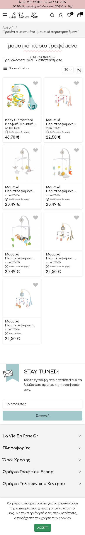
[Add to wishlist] (35, 83)
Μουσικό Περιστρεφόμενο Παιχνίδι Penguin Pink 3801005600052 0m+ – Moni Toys (61, 122)
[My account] (60, 15)
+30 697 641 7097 (54, 2)
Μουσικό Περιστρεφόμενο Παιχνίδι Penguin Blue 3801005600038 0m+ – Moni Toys (20, 324)
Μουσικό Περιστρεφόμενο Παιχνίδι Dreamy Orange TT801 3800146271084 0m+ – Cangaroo (61, 189)
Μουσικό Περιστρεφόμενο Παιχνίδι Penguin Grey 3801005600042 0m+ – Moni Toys (61, 257)
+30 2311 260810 (31, 2)
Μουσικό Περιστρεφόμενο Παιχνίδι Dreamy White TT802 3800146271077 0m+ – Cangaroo (20, 189)
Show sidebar (19, 68)
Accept (42, 527)
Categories (40, 57)
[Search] (52, 15)
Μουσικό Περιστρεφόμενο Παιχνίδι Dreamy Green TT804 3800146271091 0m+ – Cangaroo (20, 257)
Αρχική (8, 27)
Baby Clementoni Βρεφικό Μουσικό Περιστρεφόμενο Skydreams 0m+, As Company (20, 122)
